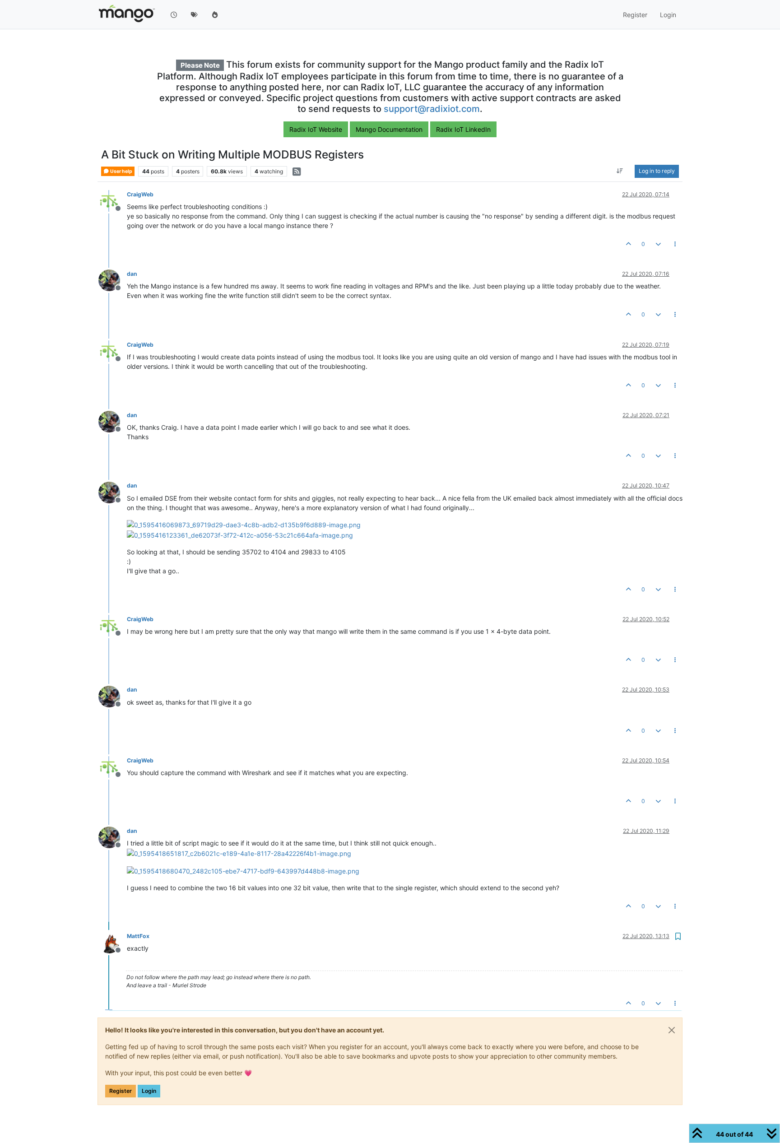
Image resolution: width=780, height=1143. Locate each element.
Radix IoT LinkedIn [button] (463, 129)
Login (149, 1090)
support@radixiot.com (432, 108)
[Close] (671, 1030)
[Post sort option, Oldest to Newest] (620, 171)
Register (120, 1090)
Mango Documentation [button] (389, 129)
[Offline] (112, 200)
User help (120, 171)
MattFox (138, 936)
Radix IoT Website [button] (315, 129)
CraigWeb (140, 194)
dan (132, 273)
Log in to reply (657, 171)
